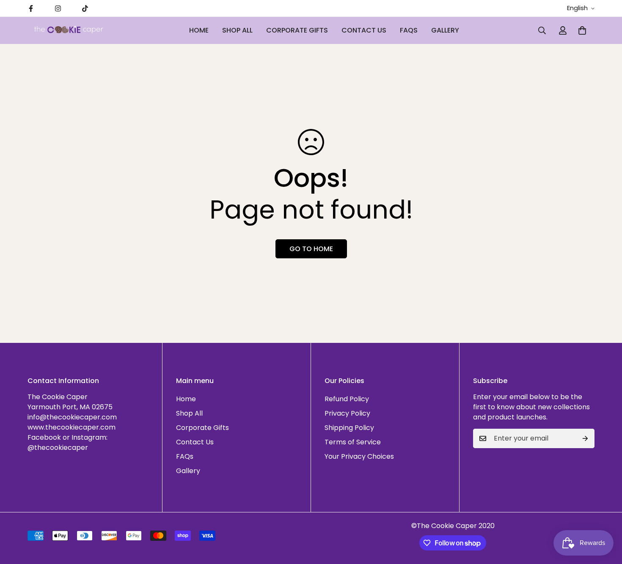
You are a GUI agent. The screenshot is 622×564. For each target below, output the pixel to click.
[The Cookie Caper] (69, 30)
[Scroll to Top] (605, 518)
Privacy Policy (347, 413)
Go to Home (311, 249)
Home (199, 30)
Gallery (445, 30)
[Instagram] (58, 8)
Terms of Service (353, 442)
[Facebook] (31, 8)
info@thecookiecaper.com (72, 417)
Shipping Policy (349, 428)
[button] (582, 30)
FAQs (409, 30)
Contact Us (363, 30)
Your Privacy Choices (359, 456)
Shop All (237, 30)
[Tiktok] (85, 8)
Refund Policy (347, 399)
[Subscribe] (585, 438)
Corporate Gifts (297, 30)
